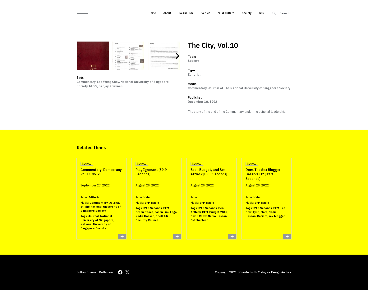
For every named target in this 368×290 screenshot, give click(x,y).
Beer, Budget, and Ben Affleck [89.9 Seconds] (209, 171)
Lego (173, 212)
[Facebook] (120, 272)
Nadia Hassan (145, 216)
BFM (261, 13)
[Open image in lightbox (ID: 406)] (164, 56)
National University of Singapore (96, 218)
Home (152, 13)
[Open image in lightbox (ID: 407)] (93, 56)
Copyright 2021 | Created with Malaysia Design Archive (253, 272)
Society (246, 13)
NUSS (93, 86)
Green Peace (144, 212)
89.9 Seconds (152, 208)
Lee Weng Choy (108, 82)
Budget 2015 (218, 212)
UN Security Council (152, 218)
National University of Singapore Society (95, 226)
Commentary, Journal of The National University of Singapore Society (239, 88)
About (167, 13)
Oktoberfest (199, 220)
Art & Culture (226, 13)
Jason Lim (162, 212)
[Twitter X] (127, 272)
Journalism (186, 13)
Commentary (86, 82)
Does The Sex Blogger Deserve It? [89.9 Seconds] (263, 174)
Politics (205, 13)
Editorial (194, 74)
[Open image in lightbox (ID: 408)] (129, 56)
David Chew (199, 216)
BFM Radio (152, 202)
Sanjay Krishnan (110, 86)
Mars (264, 212)
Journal (93, 216)
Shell (159, 216)
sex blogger (277, 216)
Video (147, 197)
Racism (262, 216)
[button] (79, 56)
